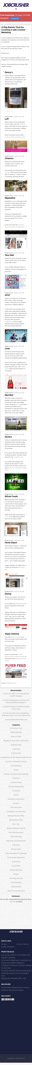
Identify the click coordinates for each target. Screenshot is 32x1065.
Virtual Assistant (16, 886)
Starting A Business (16, 870)
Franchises (16, 778)
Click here (12, 901)
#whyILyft (22, 124)
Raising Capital (16, 849)
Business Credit (16, 745)
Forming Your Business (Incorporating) (16, 774)
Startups (16, 874)
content (18, 404)
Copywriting (16, 749)
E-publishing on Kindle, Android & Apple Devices (16, 757)
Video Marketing (16, 882)
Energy (16, 770)
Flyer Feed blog (16, 637)
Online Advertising (16, 836)
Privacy (3, 944)
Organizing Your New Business (16, 841)
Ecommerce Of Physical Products (16, 761)
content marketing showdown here (14, 137)
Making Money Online (16, 820)
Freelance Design (16, 782)
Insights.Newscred (11, 683)
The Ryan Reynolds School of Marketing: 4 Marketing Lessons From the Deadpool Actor (16, 973)
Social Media (16, 861)
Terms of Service (22, 944)
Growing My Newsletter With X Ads (16, 719)
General (16, 795)
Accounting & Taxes (16, 728)
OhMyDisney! (19, 603)
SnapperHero (8, 321)
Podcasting (16, 845)
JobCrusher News (16, 807)
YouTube (7, 172)
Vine (19, 545)
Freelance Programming (16, 786)
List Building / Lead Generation (16, 811)
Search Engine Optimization (16, 857)
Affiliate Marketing (16, 732)
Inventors (16, 803)
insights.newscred (19, 116)
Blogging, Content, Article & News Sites (16, 740)
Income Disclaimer (7, 947)
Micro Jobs (16, 824)
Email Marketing (16, 765)
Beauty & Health (16, 736)
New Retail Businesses (16, 832)
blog (13, 201)
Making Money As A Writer (16, 816)
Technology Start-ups (16, 878)
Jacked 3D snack (18, 457)
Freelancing (16, 790)
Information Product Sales (16, 799)
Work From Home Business (16, 891)
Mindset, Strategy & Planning (16, 828)
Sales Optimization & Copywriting (16, 853)
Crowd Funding (16, 753)
